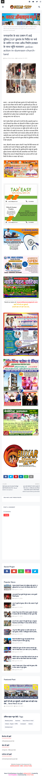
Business (17, 720)
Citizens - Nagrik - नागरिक (11, 724)
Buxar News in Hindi (28, 720)
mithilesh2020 (14, 766)
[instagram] (40, 1)
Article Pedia (28, 766)
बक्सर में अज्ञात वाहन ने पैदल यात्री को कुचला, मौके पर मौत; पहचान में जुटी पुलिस (24, 666)
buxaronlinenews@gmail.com (27, 302)
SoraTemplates (12, 775)
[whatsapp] (21, 571)
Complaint (23, 724)
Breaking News (9, 720)
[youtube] (33, 1)
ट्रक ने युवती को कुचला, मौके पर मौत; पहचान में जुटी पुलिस (25, 604)
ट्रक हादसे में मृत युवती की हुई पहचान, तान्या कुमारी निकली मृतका (24, 595)
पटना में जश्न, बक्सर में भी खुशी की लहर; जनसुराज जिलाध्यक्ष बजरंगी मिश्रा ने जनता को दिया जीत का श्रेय (24, 622)
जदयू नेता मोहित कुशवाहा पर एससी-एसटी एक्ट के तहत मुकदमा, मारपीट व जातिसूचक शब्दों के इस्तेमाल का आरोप (24, 631)
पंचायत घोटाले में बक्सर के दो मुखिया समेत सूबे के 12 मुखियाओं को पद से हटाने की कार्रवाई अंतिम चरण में (25, 586)
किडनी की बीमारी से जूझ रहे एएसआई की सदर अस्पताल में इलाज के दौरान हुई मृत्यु (23, 640)
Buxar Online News (10, 58)
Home (5, 26)
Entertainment (9, 727)
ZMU (21, 766)
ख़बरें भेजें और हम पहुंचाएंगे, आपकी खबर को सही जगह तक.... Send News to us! (20, 702)
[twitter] (37, 1)
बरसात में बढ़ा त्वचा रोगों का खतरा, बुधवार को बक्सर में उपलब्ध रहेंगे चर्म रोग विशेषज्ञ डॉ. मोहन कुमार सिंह (24, 613)
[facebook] (29, 1)
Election (31, 724)
